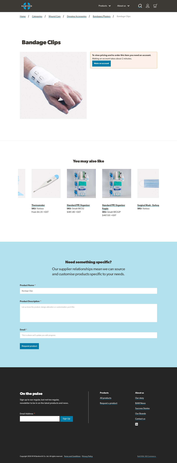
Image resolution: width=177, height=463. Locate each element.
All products (105, 398)
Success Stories (142, 409)
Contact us (140, 419)
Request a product (108, 403)
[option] (53, 85)
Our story (139, 398)
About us (121, 6)
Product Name (28, 285)
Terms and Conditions (72, 456)
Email (23, 330)
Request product (29, 346)
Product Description (30, 301)
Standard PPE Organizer (67, 205)
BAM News (140, 403)
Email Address (27, 414)
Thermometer (27, 205)
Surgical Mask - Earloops (138, 205)
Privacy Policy (87, 456)
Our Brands (140, 414)
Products (103, 6)
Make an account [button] (101, 64)
